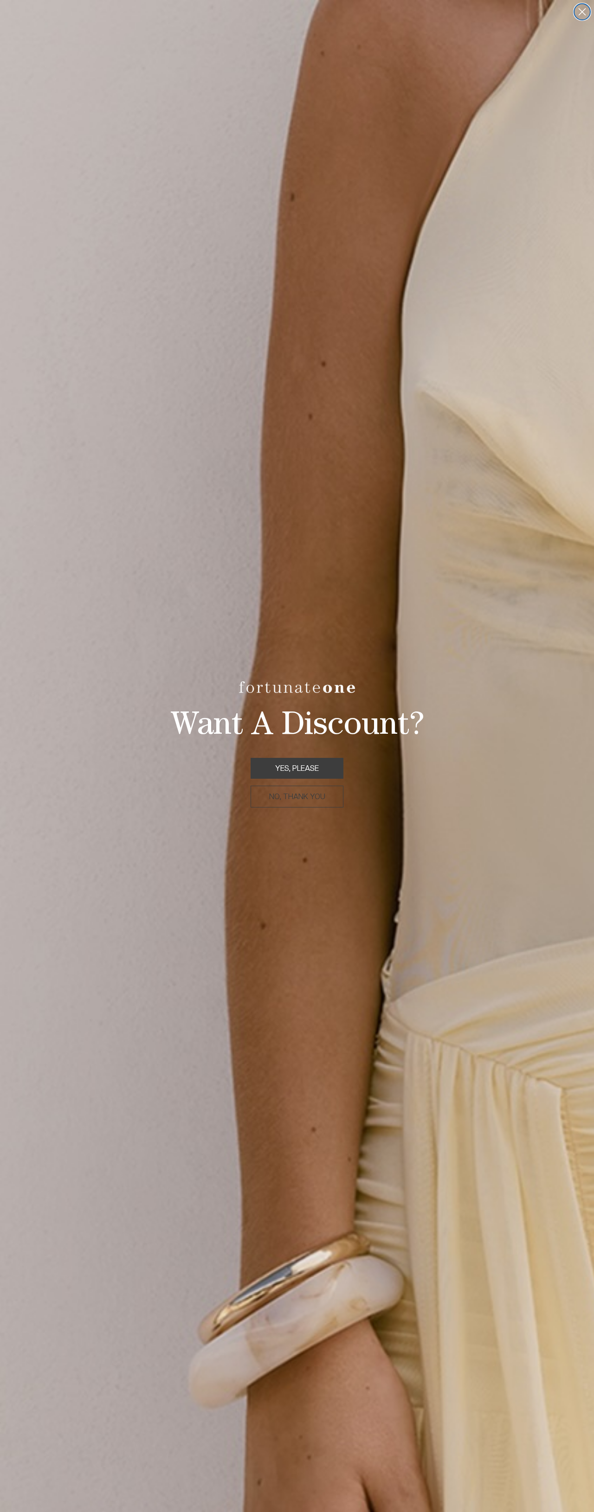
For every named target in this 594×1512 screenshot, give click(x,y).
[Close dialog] (582, 12)
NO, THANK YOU (297, 796)
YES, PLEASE (297, 768)
